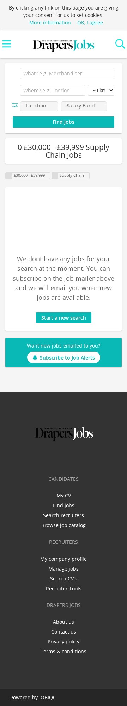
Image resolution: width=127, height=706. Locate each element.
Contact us (63, 631)
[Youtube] (87, 458)
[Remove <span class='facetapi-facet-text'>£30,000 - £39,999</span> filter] (9, 176)
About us (63, 621)
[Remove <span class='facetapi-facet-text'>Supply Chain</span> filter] (55, 176)
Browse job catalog (63, 525)
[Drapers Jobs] (63, 44)
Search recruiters (63, 515)
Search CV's (63, 578)
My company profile (63, 558)
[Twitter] (53, 458)
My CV (63, 495)
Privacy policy (63, 641)
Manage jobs (63, 568)
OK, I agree (90, 22)
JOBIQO (48, 697)
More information (50, 22)
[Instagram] (76, 458)
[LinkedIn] (65, 458)
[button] (16, 105)
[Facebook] (41, 458)
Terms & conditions (63, 651)
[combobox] (67, 73)
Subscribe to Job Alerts (67, 357)
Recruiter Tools (63, 588)
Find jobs (63, 505)
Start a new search (63, 317)
